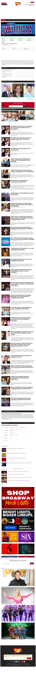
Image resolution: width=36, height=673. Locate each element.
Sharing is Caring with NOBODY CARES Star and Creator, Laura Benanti (18, 471)
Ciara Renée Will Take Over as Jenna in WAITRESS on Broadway (21, 260)
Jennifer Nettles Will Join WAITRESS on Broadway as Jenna (21, 356)
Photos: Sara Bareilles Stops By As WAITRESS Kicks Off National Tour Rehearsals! (20, 378)
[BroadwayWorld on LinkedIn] (19, 661)
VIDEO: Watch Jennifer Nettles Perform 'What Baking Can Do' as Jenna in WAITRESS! (21, 271)
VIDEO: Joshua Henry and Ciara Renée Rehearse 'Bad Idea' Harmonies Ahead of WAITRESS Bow (22, 205)
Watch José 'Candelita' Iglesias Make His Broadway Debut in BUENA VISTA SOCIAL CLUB (20, 477)
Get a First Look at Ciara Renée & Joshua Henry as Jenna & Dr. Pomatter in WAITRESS (22, 238)
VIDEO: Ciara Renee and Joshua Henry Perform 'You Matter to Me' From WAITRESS (22, 170)
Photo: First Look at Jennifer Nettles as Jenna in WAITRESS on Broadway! (21, 308)
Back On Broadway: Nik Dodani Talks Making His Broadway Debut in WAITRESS (22, 228)
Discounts (26, 556)
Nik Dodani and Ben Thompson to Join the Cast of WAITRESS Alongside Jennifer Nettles (22, 333)
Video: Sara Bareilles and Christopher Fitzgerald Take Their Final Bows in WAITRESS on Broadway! (21, 296)
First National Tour (12, 432)
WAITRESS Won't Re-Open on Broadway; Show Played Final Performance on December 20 (7, 70)
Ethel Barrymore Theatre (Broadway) (10, 43)
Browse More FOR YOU (17, 468)
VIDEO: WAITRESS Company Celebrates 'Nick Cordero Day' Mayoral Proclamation (22, 366)
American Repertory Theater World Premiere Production (18, 427)
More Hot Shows (9, 556)
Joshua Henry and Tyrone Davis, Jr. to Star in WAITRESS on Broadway (22, 249)
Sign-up (28, 2)
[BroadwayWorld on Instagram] (17, 661)
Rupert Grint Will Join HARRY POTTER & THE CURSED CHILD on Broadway (12, 586)
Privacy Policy (27, 664)
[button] (34, 20)
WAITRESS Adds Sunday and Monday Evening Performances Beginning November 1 (21, 319)
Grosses (29, 38)
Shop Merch (4, 3)
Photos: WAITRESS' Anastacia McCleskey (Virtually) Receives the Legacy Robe (22, 388)
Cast (4, 38)
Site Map (27, 663)
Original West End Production (14, 434)
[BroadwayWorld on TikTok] (20, 661)
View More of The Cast (28, 99)
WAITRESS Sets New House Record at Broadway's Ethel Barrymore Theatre (21, 399)
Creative (21, 38)
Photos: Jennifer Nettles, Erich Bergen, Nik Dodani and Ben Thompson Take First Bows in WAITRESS (22, 284)
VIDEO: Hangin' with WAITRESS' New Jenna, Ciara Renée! (22, 193)
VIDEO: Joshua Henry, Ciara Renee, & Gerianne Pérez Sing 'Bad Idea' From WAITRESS (21, 160)
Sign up (32, 563)
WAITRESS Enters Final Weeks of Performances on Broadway (19, 181)
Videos (13, 38)
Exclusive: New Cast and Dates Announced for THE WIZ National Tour (12, 639)
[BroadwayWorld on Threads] (22, 661)
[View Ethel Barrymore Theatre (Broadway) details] (18, 55)
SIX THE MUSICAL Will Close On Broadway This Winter (10, 621)
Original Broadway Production (14, 429)
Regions (24, 663)
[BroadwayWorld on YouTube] (24, 661)
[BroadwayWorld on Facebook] (15, 661)
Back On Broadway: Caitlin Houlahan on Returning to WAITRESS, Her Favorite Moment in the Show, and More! (21, 345)
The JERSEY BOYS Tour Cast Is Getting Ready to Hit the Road (16, 474)
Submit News (21, 663)
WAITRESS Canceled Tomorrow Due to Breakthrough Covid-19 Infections (21, 138)
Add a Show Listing (4, 4)
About (11, 663)
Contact (14, 663)
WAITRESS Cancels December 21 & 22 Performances (21, 149)
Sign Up (25, 106)
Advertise (8, 663)
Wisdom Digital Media (15, 664)
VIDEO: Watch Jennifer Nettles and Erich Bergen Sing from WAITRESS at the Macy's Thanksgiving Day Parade (22, 218)
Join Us (17, 663)
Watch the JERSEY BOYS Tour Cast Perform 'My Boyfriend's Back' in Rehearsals (19, 480)
